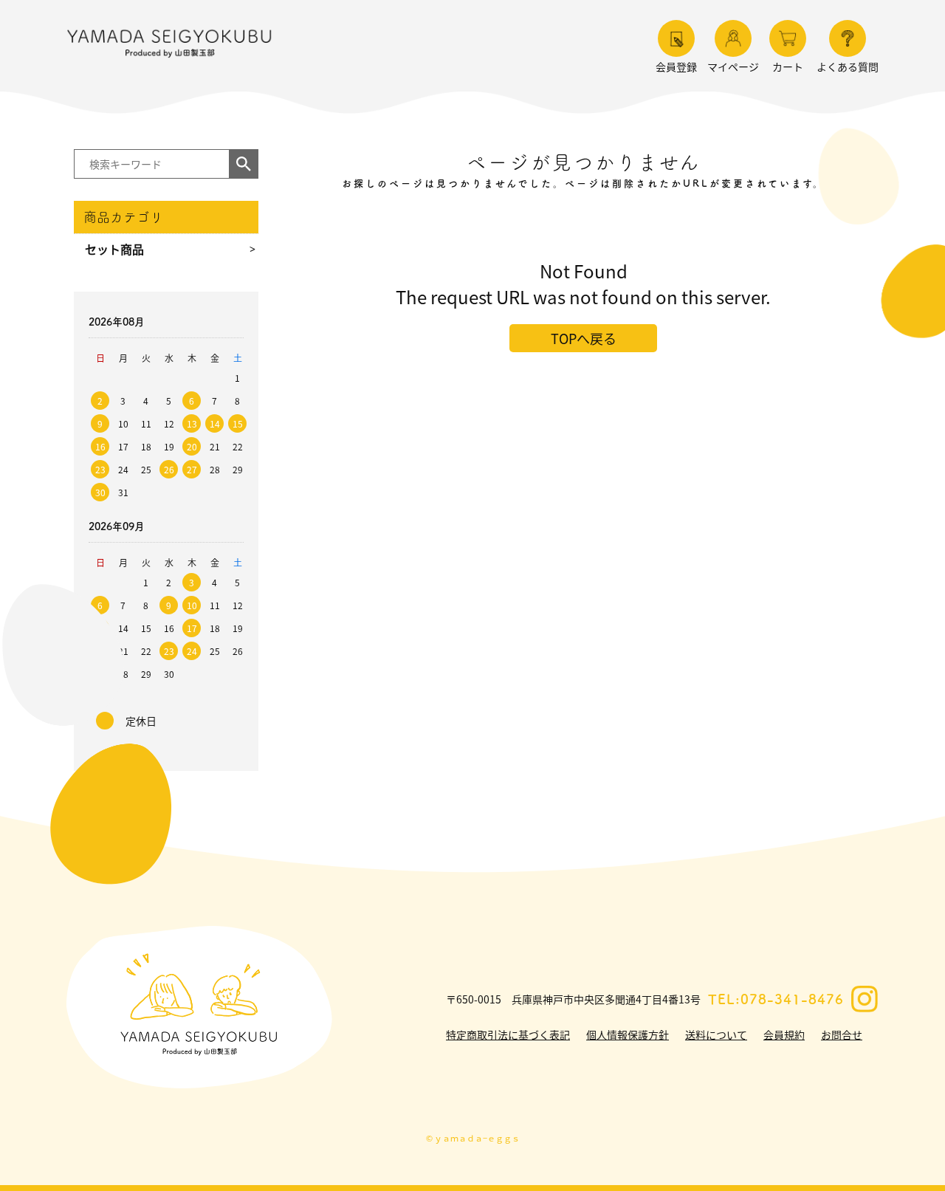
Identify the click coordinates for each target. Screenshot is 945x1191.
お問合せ (841, 1034)
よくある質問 (848, 66)
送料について (716, 1034)
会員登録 (676, 66)
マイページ (733, 66)
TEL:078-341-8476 (776, 999)
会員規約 (784, 1034)
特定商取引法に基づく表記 (508, 1034)
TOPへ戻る (583, 338)
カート (787, 66)
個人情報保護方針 (627, 1034)
